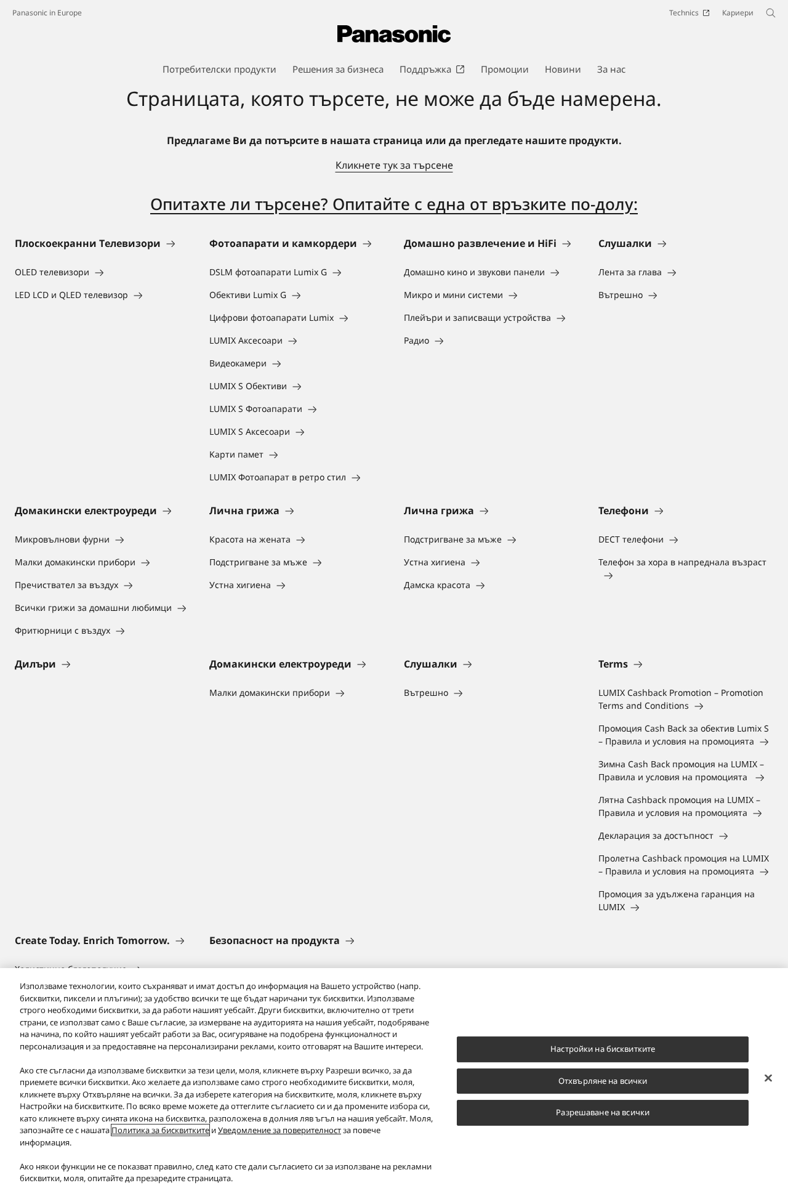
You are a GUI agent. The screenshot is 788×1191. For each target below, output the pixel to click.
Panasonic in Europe (47, 12)
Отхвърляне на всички (603, 1080)
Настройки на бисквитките (602, 1048)
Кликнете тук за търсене (394, 165)
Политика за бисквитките (160, 1130)
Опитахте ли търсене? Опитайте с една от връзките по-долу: (394, 204)
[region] (394, 1079)
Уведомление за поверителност (279, 1130)
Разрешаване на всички (602, 1112)
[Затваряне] (768, 1078)
